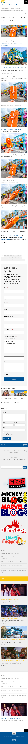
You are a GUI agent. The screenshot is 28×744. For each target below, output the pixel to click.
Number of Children (9, 323)
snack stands (7, 43)
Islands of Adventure (5, 639)
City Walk (3, 660)
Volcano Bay (19, 662)
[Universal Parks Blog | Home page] (3, 1)
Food (2, 8)
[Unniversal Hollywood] (14, 343)
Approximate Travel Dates (11, 355)
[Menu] (26, 2)
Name (6, 287)
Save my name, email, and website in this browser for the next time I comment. (13, 433)
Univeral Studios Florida (14, 599)
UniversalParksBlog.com (16, 235)
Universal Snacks (4, 259)
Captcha (6, 374)
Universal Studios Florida (13, 259)
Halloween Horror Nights (12, 597)
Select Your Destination (10, 336)
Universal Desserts (5, 257)
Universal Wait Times (9, 641)
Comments (7, 362)
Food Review (6, 255)
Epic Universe (3, 597)
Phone (6, 309)
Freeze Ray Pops (12, 255)
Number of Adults (9, 316)
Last (5, 299)
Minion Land (11, 8)
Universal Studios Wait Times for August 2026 (12, 561)
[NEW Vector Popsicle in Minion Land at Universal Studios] (14, 31)
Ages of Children (8, 329)
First (5, 293)
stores (2, 43)
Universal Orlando (18, 257)
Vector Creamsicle (22, 259)
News (16, 8)
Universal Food (11, 257)
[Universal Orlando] (14, 341)
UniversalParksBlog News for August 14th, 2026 (12, 553)
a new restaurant (20, 41)
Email (6, 302)
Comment (5, 412)
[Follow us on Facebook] (24, 445)
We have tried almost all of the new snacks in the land (12, 67)
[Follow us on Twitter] (26, 445)
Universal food (14, 10)
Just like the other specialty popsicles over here (11, 129)
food (5, 8)
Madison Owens (5, 23)
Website (4, 427)
